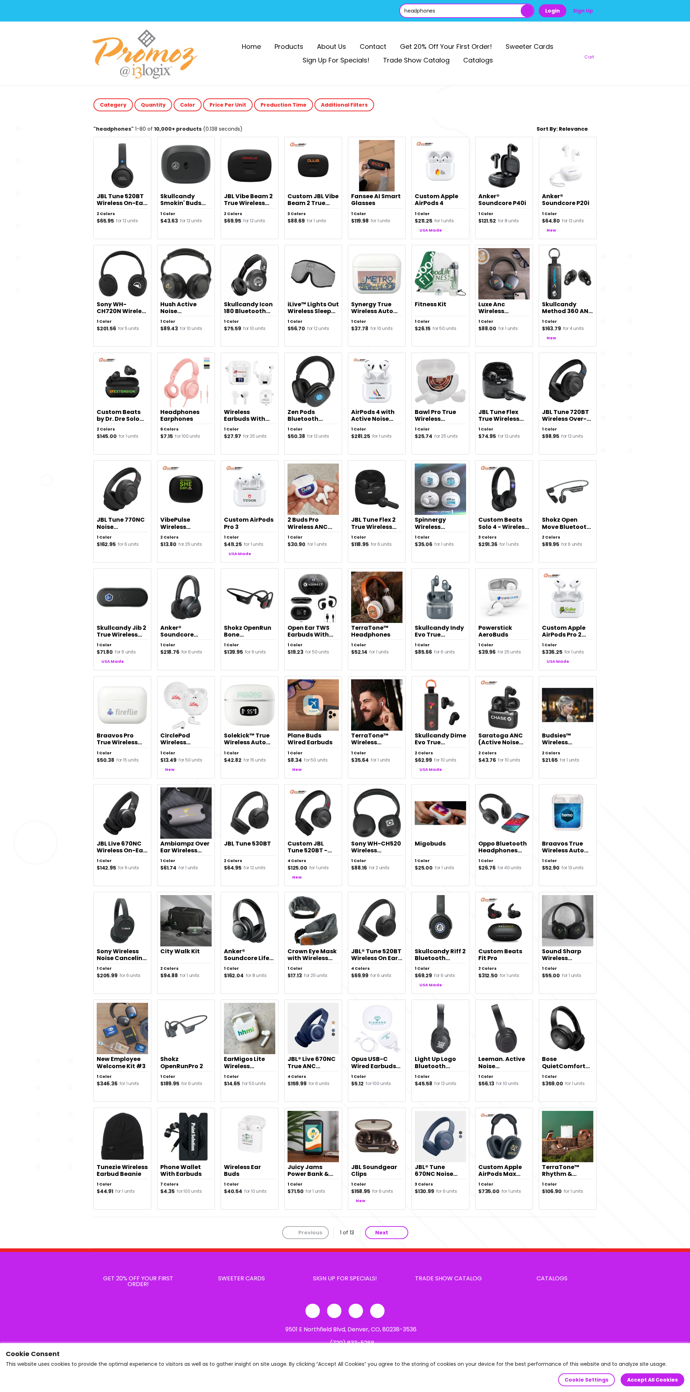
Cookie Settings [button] (586, 1379)
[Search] (527, 10)
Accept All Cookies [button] (652, 1379)
